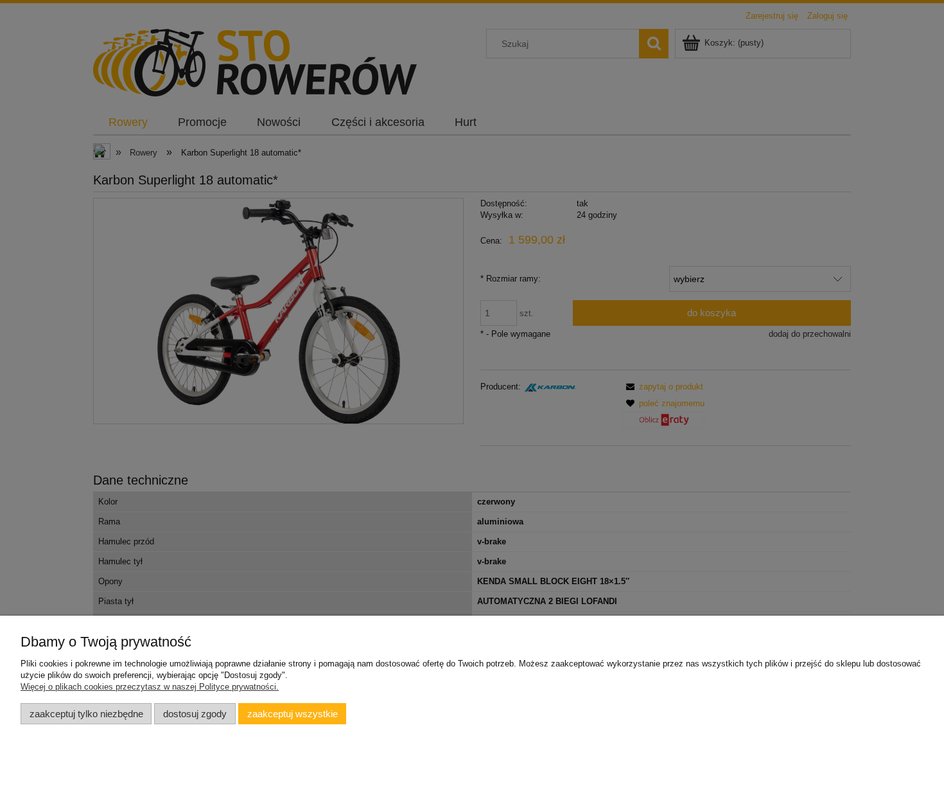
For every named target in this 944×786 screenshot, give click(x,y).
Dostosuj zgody (195, 713)
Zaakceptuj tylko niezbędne (86, 713)
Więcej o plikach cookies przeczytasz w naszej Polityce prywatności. (150, 687)
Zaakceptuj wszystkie (292, 713)
